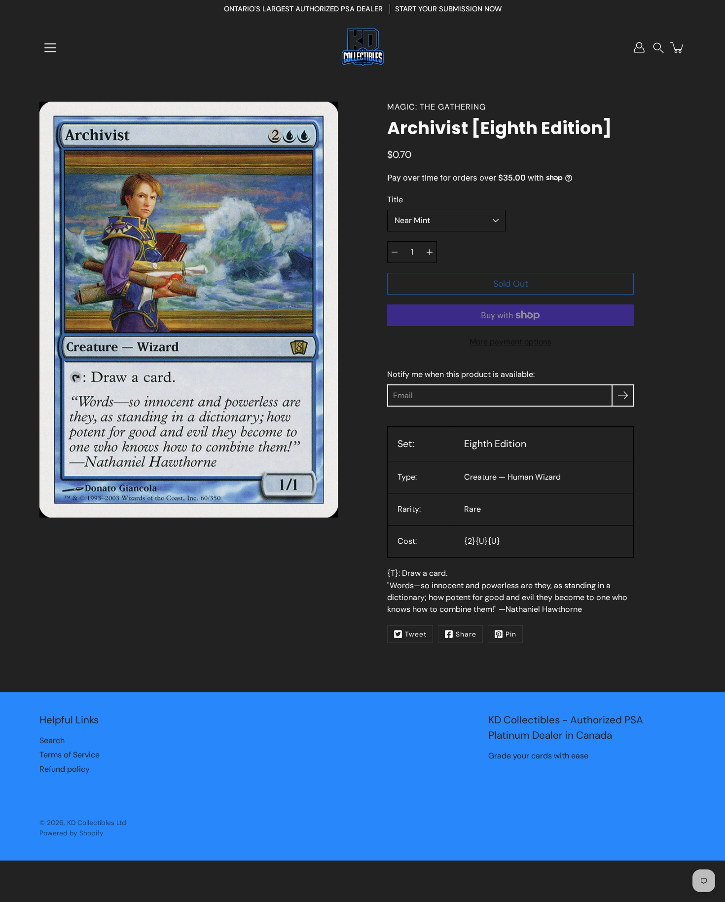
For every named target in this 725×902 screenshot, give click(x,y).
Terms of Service (69, 755)
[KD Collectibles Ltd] (362, 47)
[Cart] (678, 47)
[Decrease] (394, 252)
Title (395, 199)
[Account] (639, 47)
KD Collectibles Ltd (96, 822)
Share (466, 634)
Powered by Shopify (71, 832)
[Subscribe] (623, 395)
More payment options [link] (510, 342)
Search (52, 740)
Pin (511, 634)
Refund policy (64, 769)
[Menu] (50, 48)
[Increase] (429, 252)
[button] (658, 47)
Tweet (416, 634)
